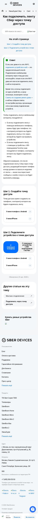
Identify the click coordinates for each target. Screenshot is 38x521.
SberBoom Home (8, 411)
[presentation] (19, 211)
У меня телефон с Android (16, 211)
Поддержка (6, 360)
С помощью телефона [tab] (11, 247)
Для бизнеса (6, 368)
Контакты (5, 377)
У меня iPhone (11, 218)
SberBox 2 (5, 428)
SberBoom (5, 406)
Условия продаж (7, 509)
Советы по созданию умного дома (18, 98)
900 (3, 471)
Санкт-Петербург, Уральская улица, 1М (16, 466)
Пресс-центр (6, 381)
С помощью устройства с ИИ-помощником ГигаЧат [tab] (27, 246)
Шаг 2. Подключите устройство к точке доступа (19, 49)
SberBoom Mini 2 (8, 419)
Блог (3, 351)
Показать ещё (7, 385)
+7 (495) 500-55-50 (8, 479)
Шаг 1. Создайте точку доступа (19, 44)
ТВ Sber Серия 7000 (9, 398)
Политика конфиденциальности (12, 512)
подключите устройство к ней (16, 67)
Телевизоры (6, 402)
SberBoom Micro (8, 415)
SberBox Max (6, 423)
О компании (6, 373)
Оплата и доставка (9, 356)
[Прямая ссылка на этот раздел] (14, 194)
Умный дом (6, 432)
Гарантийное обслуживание (12, 364)
